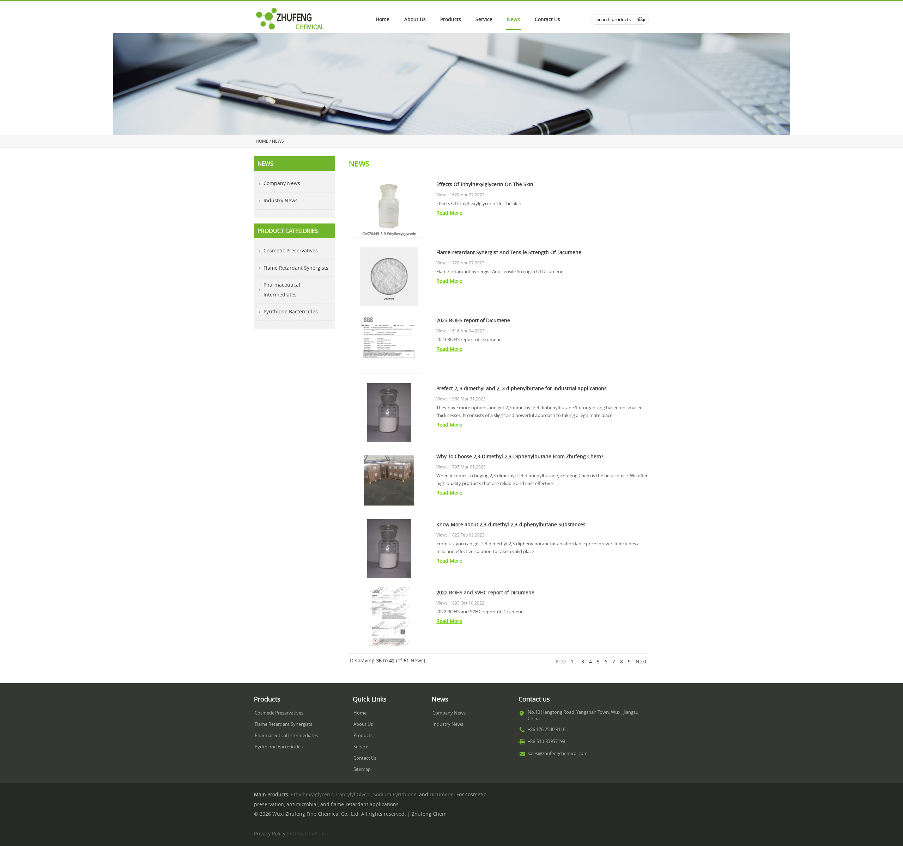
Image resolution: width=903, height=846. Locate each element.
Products (450, 19)
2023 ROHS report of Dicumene (473, 320)
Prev (561, 661)
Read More (449, 213)
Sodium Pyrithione (395, 794)
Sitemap (362, 769)
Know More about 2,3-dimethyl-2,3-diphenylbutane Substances (511, 524)
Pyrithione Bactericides (290, 311)
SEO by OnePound (308, 833)
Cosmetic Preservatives (290, 250)
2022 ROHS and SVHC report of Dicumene (485, 592)
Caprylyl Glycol (353, 794)
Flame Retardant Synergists (295, 268)
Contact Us (547, 19)
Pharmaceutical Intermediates (281, 290)
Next (641, 661)
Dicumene (442, 794)
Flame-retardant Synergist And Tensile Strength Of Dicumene (508, 252)
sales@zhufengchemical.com (558, 753)
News (513, 19)
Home (382, 19)
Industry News (280, 200)
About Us (415, 19)
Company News (281, 183)
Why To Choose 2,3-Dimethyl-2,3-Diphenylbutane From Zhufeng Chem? (519, 456)
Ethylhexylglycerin (312, 794)
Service (483, 19)
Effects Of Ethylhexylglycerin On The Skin (484, 184)
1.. (573, 661)
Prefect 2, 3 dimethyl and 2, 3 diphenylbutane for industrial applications (521, 388)
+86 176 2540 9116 (546, 729)
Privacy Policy (269, 833)
